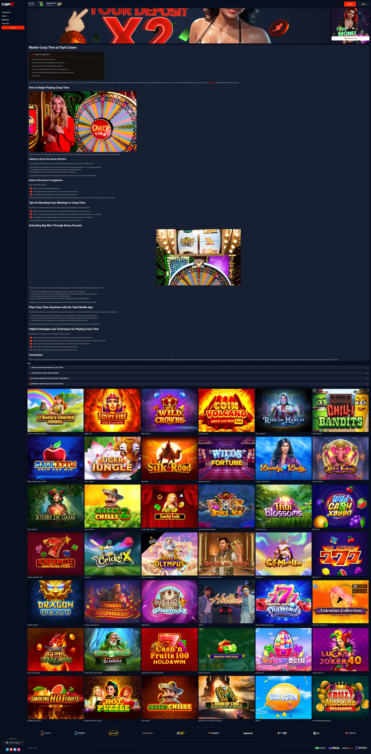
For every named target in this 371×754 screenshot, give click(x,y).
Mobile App (5, 20)
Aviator (4, 16)
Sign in (363, 4)
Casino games (6, 12)
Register (13, 27)
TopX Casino (211, 82)
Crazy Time (5, 23)
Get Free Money (350, 38)
